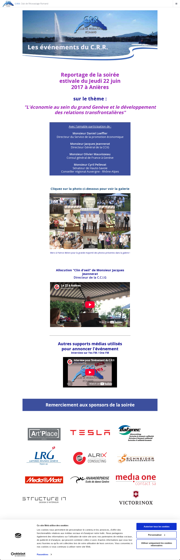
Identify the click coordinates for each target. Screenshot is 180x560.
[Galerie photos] (90, 221)
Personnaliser (155, 535)
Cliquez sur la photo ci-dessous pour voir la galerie (90, 188)
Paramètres (42, 554)
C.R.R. (31, 3)
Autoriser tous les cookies (156, 526)
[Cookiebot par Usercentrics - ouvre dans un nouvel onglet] (18, 554)
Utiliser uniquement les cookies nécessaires (156, 544)
